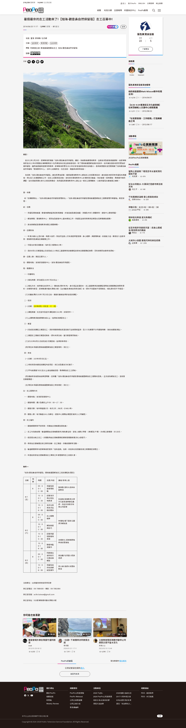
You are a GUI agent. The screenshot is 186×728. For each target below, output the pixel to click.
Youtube (32, 695)
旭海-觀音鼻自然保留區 (68, 48)
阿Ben (134, 233)
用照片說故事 (98, 703)
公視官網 (150, 3)
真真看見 (135, 220)
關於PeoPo (50, 693)
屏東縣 (38, 38)
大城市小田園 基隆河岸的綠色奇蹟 (144, 240)
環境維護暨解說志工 (48, 48)
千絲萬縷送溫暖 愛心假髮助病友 (143, 196)
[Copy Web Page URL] (42, 61)
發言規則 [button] (122, 661)
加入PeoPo (132, 3)
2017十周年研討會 (123, 696)
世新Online (136, 199)
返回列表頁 (74, 674)
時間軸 (49, 700)
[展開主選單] (159, 10)
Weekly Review (52, 703)
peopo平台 (136, 210)
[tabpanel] (74, 668)
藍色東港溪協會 (145, 34)
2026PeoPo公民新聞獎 (138, 157)
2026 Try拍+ (98, 693)
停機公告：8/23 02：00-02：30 (144, 207)
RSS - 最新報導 (147, 693)
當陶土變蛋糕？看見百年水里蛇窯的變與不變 (145, 172)
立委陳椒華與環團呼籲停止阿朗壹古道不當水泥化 (112, 641)
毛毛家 (134, 176)
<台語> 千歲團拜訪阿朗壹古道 (76, 641)
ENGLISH (141, 3)
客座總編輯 (74, 707)
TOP (159, 716)
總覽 (99, 10)
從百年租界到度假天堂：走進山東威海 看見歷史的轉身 (145, 229)
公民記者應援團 (76, 700)
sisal (30, 646)
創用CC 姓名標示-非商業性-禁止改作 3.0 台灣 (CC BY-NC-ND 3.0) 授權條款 (35, 53)
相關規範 (49, 696)
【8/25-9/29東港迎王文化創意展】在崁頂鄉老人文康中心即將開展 (145, 106)
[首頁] (33, 10)
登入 (124, 3)
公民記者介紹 (75, 703)
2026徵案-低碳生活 (123, 693)
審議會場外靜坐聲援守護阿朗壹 (42, 641)
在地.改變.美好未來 (123, 700)
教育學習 (44, 43)
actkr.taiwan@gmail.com (44, 594)
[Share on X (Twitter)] (33, 61)
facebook (25, 695)
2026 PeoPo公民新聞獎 (102, 696)
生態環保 (35, 43)
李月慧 (66, 646)
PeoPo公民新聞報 (77, 693)
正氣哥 (134, 243)
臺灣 (32, 38)
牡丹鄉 (44, 38)
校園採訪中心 (130, 10)
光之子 (134, 189)
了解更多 (145, 49)
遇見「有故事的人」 (124, 703)
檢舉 (123, 27)
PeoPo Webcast (76, 696)
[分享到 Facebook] (29, 61)
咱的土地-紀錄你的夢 (101, 700)
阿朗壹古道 (35, 48)
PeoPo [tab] (67, 661)
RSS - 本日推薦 (147, 696)
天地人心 (102, 646)
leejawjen (141, 75)
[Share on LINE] (37, 61)
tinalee (132, 75)
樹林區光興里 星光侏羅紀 (140, 217)
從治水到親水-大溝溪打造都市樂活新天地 (146, 185)
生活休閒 (53, 43)
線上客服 (159, 3)
